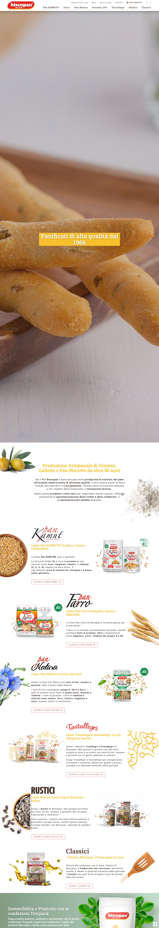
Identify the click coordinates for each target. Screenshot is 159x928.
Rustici (133, 7)
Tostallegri (118, 7)
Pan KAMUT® (51, 7)
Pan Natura (81, 7)
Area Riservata (135, 2)
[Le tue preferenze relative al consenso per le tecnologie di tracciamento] (155, 924)
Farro (67, 7)
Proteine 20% (99, 7)
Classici (146, 7)
